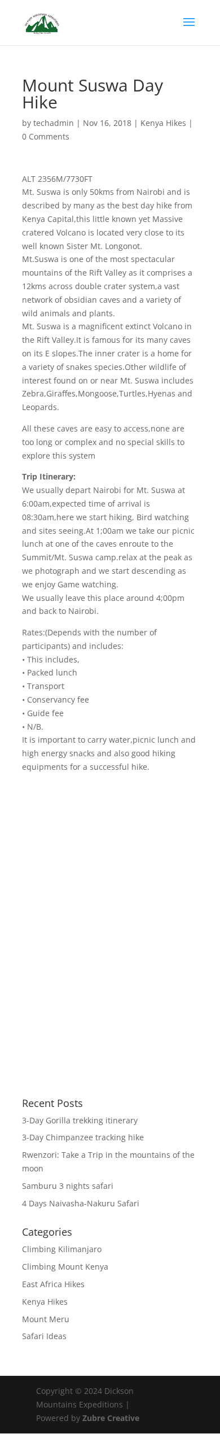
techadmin (53, 122)
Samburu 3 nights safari (67, 1185)
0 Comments (45, 136)
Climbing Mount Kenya (65, 1266)
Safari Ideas (44, 1336)
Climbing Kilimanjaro (62, 1249)
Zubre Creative (110, 1418)
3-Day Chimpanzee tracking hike (83, 1137)
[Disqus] (110, 915)
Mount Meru (45, 1319)
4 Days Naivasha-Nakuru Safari (80, 1203)
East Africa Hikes (53, 1284)
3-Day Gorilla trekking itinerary (80, 1120)
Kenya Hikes (163, 122)
